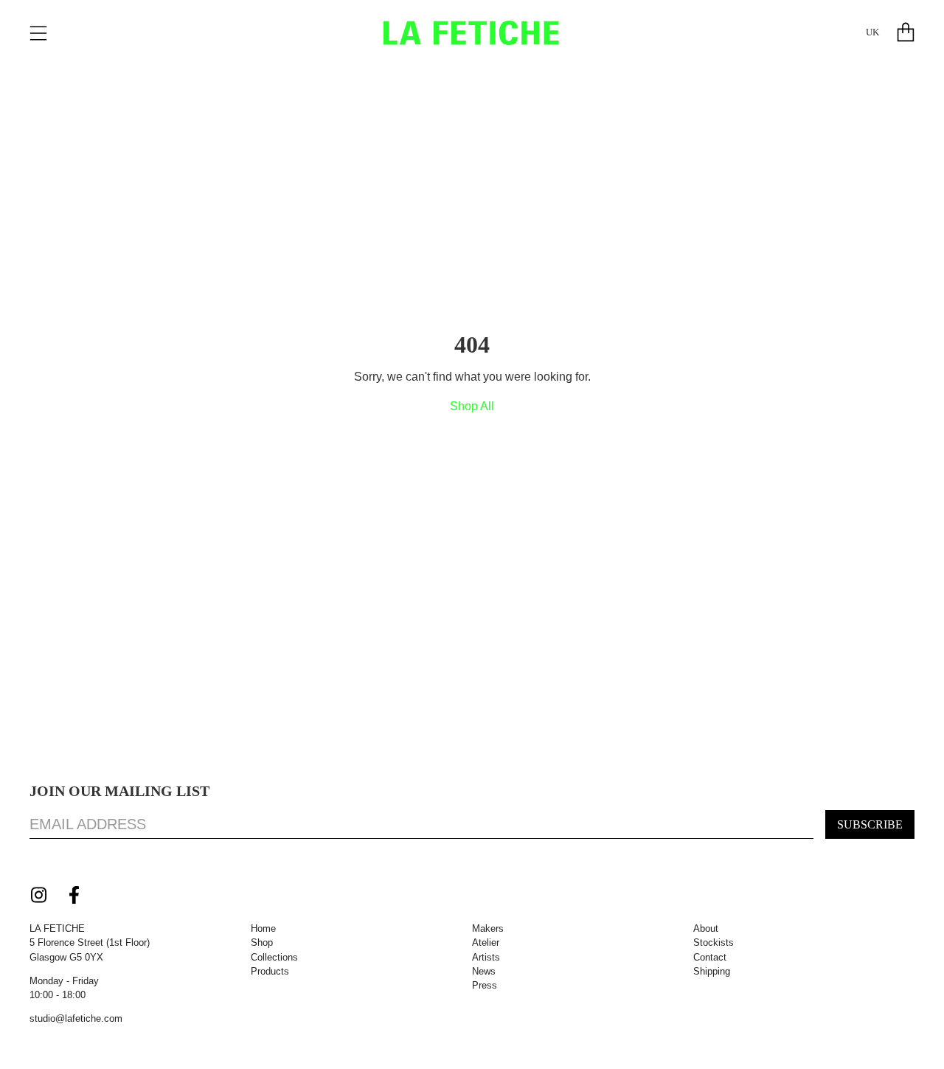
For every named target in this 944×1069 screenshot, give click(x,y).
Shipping (711, 971)
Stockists (713, 942)
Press (484, 985)
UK (872, 32)
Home (263, 928)
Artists (486, 957)
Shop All (472, 406)
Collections (274, 957)
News (484, 971)
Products (270, 971)
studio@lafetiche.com (76, 1018)
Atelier (485, 942)
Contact (709, 957)
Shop (262, 942)
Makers (488, 928)
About (705, 928)
